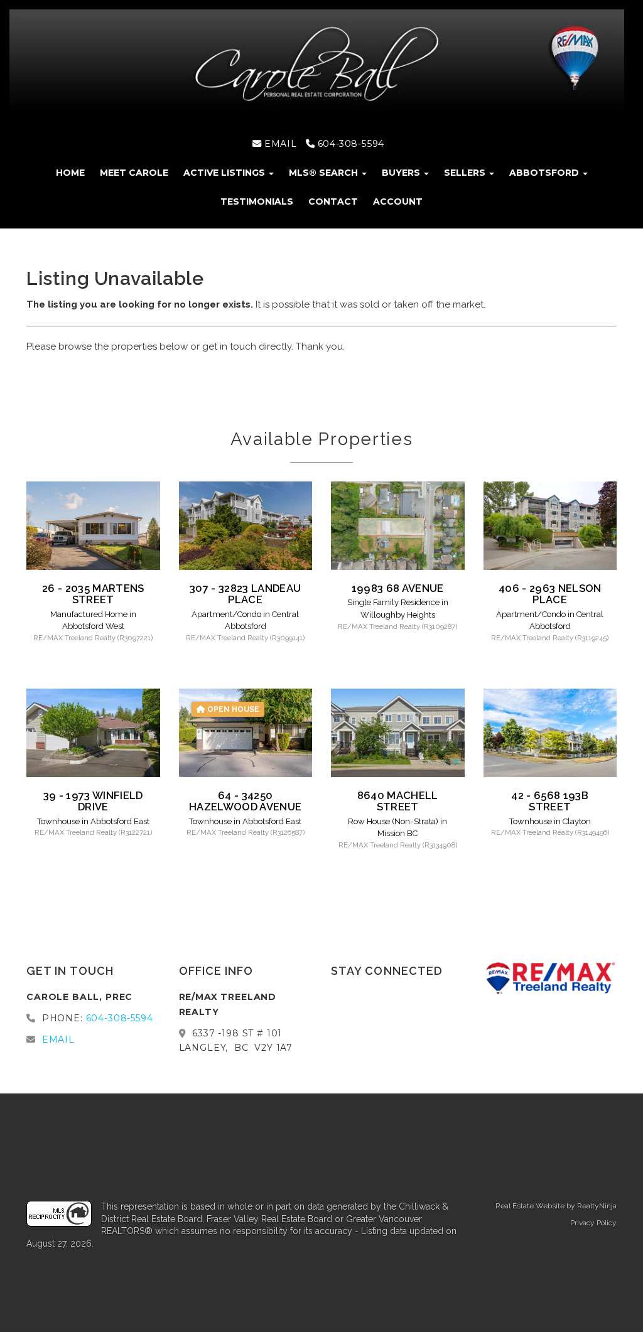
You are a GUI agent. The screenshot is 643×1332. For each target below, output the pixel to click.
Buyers (402, 172)
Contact (333, 201)
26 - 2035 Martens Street (93, 594)
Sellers (466, 172)
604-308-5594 (349, 143)
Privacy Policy (593, 1222)
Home (70, 172)
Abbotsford (545, 172)
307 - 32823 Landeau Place (245, 594)
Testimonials (256, 201)
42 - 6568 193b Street (549, 801)
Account (398, 201)
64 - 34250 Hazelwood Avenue (245, 801)
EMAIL (279, 143)
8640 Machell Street (397, 801)
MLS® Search (324, 172)
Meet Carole (134, 172)
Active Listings (225, 172)
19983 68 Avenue (398, 588)
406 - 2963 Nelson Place (550, 594)
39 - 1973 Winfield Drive (93, 801)
